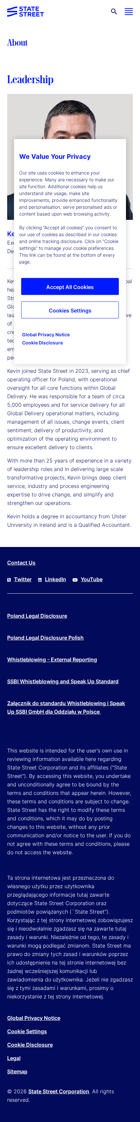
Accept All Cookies (70, 287)
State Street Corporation (58, 1091)
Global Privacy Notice (33, 1018)
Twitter (23, 579)
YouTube (92, 579)
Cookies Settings (70, 310)
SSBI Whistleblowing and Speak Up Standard (63, 681)
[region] (70, 251)
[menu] (129, 12)
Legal (14, 1058)
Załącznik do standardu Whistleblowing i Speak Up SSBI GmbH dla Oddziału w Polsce (66, 707)
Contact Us (21, 562)
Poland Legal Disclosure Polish (45, 637)
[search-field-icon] (114, 12)
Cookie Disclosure (30, 1044)
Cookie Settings (27, 1031)
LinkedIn (55, 579)
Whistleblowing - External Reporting (52, 659)
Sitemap (17, 1071)
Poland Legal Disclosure (37, 616)
